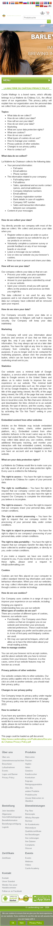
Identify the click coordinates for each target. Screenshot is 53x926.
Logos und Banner (10, 774)
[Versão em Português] (33, 3)
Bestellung (8, 805)
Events (5, 771)
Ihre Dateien (30, 841)
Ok (13, 923)
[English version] (4, 3)
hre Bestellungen (32, 835)
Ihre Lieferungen (32, 838)
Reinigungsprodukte (33, 784)
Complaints (30, 845)
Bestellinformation (9, 820)
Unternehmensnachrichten (13, 760)
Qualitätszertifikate (33, 831)
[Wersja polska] (45, 6)
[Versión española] (17, 3)
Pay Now (29, 811)
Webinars (29, 861)
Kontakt (6, 873)
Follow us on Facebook (12, 891)
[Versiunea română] (50, 3)
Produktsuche (31, 795)
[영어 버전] (50, 6)
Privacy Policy (8, 777)
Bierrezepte (30, 814)
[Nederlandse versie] (12, 3)
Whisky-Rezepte (32, 817)
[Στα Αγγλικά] (45, 3)
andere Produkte (32, 791)
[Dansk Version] (41, 3)
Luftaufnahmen (8, 767)
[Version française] (8, 3)
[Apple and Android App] (26, 896)
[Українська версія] (37, 6)
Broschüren (7, 764)
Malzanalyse (30, 828)
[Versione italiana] (29, 3)
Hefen (27, 767)
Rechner (28, 821)
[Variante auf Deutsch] (21, 3)
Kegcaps (29, 781)
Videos (28, 865)
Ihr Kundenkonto (42, 13)
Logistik (5, 827)
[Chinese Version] (41, 6)
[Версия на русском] (25, 3)
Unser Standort (8, 881)
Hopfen (28, 764)
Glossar (28, 848)
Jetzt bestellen (8, 811)
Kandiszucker (31, 774)
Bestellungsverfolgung (11, 824)
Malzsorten (30, 757)
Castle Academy (32, 868)
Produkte (30, 752)
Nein (21, 923)
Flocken (28, 760)
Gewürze (29, 771)
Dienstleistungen (35, 805)
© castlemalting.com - (37, 907)
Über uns (7, 752)
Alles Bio (29, 788)
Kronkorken (30, 777)
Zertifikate (8, 853)
